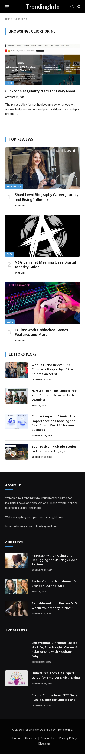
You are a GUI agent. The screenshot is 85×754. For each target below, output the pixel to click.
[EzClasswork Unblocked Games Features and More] (42, 303)
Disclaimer (45, 743)
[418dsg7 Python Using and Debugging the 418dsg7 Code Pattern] (16, 560)
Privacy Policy (68, 738)
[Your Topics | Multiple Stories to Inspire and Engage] (16, 452)
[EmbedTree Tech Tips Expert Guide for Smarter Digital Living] (16, 678)
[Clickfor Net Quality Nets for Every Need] (42, 64)
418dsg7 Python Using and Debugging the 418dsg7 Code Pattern (54, 559)
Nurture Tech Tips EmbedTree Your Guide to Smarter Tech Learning (54, 395)
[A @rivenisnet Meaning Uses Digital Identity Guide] (42, 236)
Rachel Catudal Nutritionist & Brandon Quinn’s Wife (54, 583)
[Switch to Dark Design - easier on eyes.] (72, 6)
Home (8, 18)
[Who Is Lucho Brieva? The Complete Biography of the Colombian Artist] (16, 370)
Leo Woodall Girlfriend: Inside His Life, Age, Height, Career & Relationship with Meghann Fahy (55, 649)
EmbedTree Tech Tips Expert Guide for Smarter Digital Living (56, 675)
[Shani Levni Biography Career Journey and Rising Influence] (42, 168)
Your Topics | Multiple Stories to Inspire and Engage (54, 448)
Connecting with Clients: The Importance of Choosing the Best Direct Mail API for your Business (53, 422)
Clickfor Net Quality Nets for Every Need (40, 91)
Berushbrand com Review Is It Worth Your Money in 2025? (54, 605)
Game (10, 322)
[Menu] (7, 6)
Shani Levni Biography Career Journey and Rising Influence (46, 197)
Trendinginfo (64, 729)
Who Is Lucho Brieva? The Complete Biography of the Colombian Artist (52, 369)
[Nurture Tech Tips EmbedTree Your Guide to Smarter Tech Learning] (16, 396)
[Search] (79, 6)
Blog (10, 83)
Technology (14, 187)
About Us (30, 738)
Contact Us (48, 738)
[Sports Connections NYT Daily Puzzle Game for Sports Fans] (16, 700)
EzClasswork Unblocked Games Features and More (41, 332)
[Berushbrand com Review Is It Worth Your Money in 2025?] (16, 608)
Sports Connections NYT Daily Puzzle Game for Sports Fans (54, 697)
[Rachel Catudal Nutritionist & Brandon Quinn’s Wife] (16, 586)
